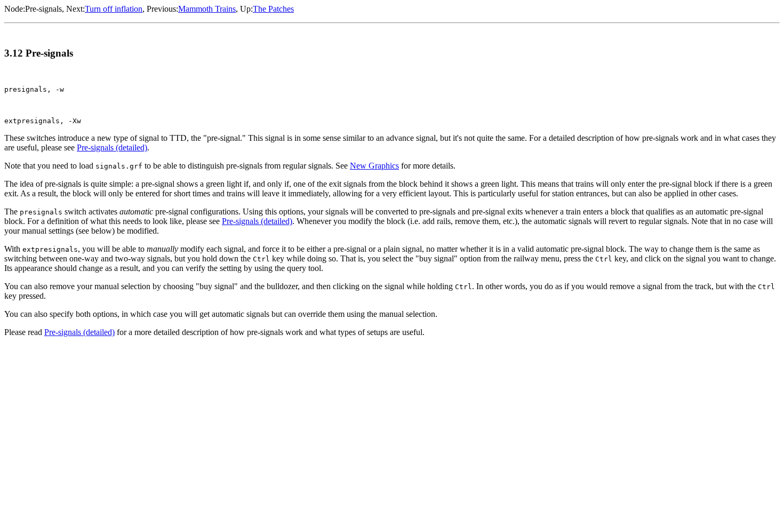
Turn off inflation (113, 8)
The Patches (273, 8)
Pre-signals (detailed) (112, 147)
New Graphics (374, 165)
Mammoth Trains (207, 8)
